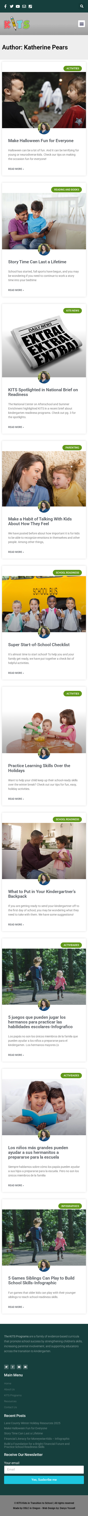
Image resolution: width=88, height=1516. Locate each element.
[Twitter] (6, 1367)
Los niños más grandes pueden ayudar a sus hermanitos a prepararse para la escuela (38, 1152)
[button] (82, 6)
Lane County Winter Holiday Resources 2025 (32, 1423)
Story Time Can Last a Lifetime (37, 261)
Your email (11, 1463)
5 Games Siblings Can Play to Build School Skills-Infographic (41, 1280)
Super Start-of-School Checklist (39, 644)
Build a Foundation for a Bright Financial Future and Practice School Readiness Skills (37, 1445)
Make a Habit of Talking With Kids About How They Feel (40, 521)
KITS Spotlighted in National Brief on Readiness (43, 392)
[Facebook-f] (12, 1367)
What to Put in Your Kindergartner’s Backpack (42, 894)
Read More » (16, 169)
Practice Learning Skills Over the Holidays (39, 768)
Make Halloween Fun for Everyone (40, 140)
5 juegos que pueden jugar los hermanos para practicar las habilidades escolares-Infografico (40, 1022)
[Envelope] (25, 1367)
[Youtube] (19, 1367)
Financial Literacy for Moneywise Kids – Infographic (37, 1438)
